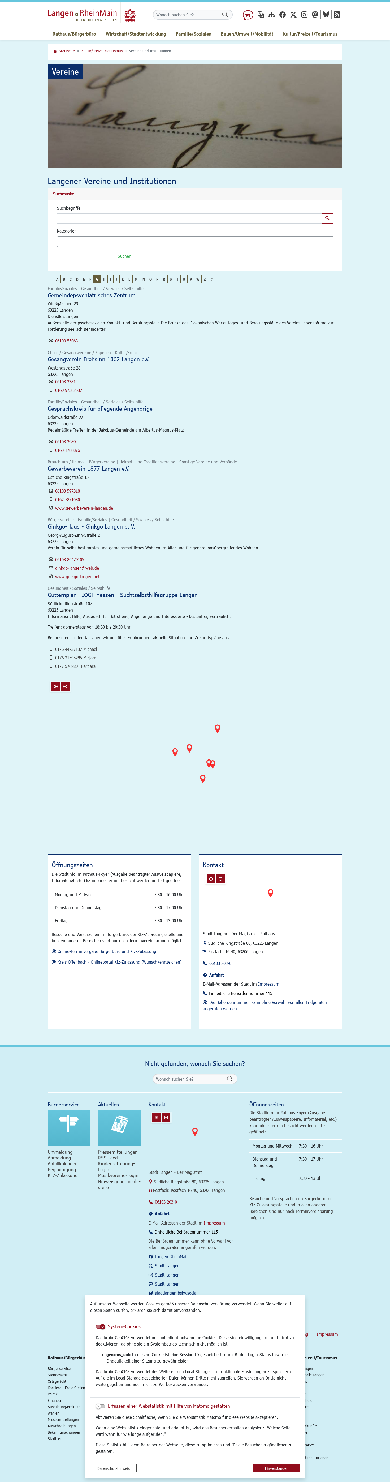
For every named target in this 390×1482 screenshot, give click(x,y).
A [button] (57, 279)
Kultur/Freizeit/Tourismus (102, 51)
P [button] (157, 279)
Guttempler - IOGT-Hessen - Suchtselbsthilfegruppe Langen (123, 594)
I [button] (110, 279)
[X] (293, 14)
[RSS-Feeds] (337, 14)
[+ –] (196, 758)
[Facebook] (282, 14)
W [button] (197, 279)
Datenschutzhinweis (113, 1468)
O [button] (150, 279)
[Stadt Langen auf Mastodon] (315, 14)
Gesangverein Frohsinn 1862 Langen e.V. (99, 359)
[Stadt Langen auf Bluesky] (326, 14)
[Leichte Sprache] (248, 14)
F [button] (90, 279)
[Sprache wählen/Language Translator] (260, 14)
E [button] (84, 279)
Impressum (268, 983)
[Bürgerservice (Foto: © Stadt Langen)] (69, 1128)
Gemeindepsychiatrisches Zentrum (92, 295)
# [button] (211, 279)
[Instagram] (304, 14)
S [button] (171, 279)
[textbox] (68, 242)
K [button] (123, 279)
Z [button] (205, 279)
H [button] (104, 279)
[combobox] (195, 241)
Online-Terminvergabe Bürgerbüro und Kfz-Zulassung (107, 951)
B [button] (64, 279)
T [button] (177, 279)
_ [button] (51, 279)
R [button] (164, 279)
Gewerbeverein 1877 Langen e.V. (89, 468)
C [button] (71, 279)
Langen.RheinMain (172, 1256)
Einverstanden (276, 1468)
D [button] (77, 279)
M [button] (136, 279)
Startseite (67, 51)
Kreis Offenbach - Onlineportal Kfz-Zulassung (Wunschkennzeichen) (119, 961)
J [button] (116, 279)
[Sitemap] (271, 14)
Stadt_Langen (167, 1265)
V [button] (191, 279)
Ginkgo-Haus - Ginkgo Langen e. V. (91, 526)
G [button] (97, 279)
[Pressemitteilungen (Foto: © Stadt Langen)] (119, 1128)
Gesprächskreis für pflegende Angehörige (100, 408)
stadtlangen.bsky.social (176, 1292)
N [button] (143, 279)
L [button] (129, 279)
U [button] (184, 279)
